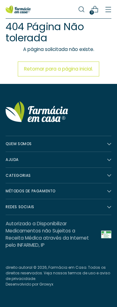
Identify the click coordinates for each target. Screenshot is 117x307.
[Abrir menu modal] (108, 9)
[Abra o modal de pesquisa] (81, 9)
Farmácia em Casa (67, 267)
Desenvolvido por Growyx (29, 284)
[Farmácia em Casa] (18, 9)
